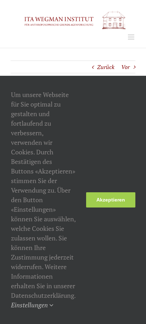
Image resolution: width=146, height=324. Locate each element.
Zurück (105, 67)
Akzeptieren (110, 200)
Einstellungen (30, 305)
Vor (125, 67)
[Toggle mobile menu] (131, 37)
